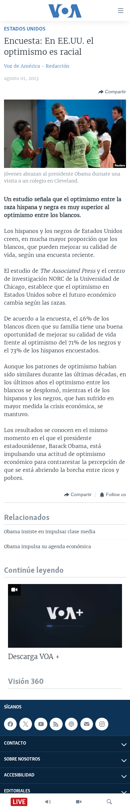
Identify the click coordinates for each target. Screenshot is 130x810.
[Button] (112, 92)
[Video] (79, 801)
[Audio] (48, 801)
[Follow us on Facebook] (10, 724)
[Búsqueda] (109, 801)
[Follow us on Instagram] (101, 724)
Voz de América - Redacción (36, 66)
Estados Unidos (25, 29)
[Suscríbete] (86, 724)
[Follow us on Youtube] (40, 724)
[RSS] (56, 724)
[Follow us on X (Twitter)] (25, 724)
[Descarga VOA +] (65, 616)
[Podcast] (71, 724)
